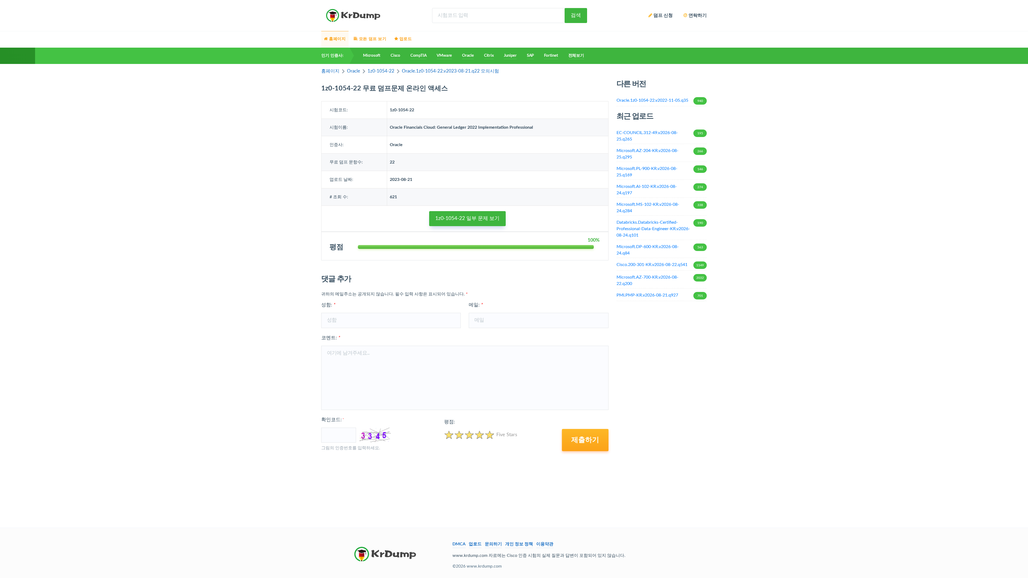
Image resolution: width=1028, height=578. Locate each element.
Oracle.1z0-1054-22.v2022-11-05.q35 (660, 100)
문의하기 (493, 544)
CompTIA (418, 56)
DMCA (459, 544)
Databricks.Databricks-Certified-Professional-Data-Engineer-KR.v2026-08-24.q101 (660, 228)
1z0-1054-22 (381, 71)
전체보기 (576, 56)
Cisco (395, 56)
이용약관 (544, 544)
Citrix (489, 56)
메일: (476, 305)
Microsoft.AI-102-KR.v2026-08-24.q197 (660, 189)
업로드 (475, 544)
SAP (530, 56)
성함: (328, 305)
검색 (576, 15)
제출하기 (585, 439)
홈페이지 (330, 71)
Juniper (510, 56)
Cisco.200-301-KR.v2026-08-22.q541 (660, 265)
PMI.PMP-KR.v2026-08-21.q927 (660, 295)
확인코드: (332, 419)
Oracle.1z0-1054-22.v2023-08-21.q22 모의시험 (450, 71)
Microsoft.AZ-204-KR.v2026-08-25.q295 (660, 154)
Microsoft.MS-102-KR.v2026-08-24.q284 (660, 207)
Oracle (468, 56)
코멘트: (330, 338)
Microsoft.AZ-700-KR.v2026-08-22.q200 (660, 280)
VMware (444, 56)
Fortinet (551, 56)
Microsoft (371, 56)
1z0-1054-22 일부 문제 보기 (467, 218)
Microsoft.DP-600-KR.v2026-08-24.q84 (660, 250)
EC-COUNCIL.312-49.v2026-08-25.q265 (660, 136)
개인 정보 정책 (519, 544)
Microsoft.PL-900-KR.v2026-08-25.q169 (660, 171)
